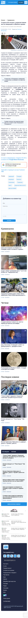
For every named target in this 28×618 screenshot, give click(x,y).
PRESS (5, 579)
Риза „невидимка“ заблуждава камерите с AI (17, 522)
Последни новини (12, 2)
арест (10, 185)
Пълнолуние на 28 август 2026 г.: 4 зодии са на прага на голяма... (13, 368)
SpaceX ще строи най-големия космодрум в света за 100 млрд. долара (18, 515)
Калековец (11, 182)
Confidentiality (6, 601)
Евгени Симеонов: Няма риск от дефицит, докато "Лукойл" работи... (13, 442)
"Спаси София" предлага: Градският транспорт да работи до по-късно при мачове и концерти (14, 457)
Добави (9, 220)
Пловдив (19, 176)
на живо (21, 2)
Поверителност (7, 568)
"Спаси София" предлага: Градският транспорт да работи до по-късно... (12, 396)
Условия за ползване (8, 570)
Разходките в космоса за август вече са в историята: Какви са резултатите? (18, 529)
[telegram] (18, 555)
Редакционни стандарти (9, 572)
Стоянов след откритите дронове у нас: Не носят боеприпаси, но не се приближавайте (13, 497)
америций (11, 176)
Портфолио (6, 574)
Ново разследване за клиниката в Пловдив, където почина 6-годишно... (12, 248)
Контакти (5, 563)
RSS (4, 592)
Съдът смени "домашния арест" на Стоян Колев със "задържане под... (14, 271)
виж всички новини (14, 504)
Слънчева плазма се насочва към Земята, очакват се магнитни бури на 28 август (18, 536)
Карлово (19, 179)
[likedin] (8, 555)
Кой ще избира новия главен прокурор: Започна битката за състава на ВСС (14, 480)
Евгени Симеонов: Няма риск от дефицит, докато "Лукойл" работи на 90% (13, 472)
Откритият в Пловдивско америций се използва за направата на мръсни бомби (14, 80)
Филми (5, 590)
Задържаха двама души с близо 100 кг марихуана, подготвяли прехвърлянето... (13, 294)
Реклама (5, 583)
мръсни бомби (12, 188)
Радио (5, 585)
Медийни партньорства (9, 581)
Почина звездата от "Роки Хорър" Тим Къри (14, 464)
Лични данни (6, 598)
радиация (11, 179)
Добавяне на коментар (12, 199)
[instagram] (15, 555)
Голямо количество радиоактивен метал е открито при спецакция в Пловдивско (14, 123)
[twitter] (11, 555)
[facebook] (4, 555)
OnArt (5, 595)
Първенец (19, 182)
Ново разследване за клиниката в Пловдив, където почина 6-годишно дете (13, 488)
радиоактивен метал (20, 185)
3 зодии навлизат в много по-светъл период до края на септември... (12, 322)
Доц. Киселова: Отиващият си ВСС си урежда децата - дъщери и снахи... (12, 345)
